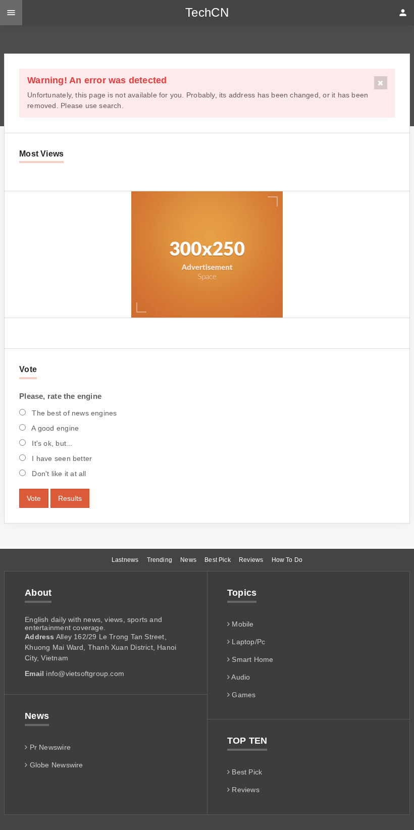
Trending (159, 559)
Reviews (251, 559)
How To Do (287, 559)
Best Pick (217, 559)
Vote (34, 498)
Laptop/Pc (247, 642)
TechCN (207, 12)
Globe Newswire (55, 765)
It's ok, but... (51, 443)
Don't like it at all (58, 474)
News (188, 559)
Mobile (241, 624)
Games (242, 695)
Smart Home (251, 659)
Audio (240, 677)
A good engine (54, 428)
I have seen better (61, 458)
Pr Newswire (49, 747)
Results (70, 498)
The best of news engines (73, 413)
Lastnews (125, 559)
